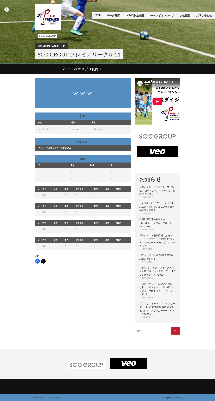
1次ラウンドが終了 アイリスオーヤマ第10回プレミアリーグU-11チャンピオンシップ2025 (157, 271)
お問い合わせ (204, 15)
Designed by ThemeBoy (172, 397)
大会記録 (185, 15)
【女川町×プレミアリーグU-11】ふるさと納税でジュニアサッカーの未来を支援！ (156, 207)
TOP (98, 15)
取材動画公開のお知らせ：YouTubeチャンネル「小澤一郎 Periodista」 (155, 223)
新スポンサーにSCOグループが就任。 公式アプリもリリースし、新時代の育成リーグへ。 (157, 191)
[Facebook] (6, 9)
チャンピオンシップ (162, 15)
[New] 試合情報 (135, 15)
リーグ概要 (113, 15)
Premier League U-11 (52, 46)
